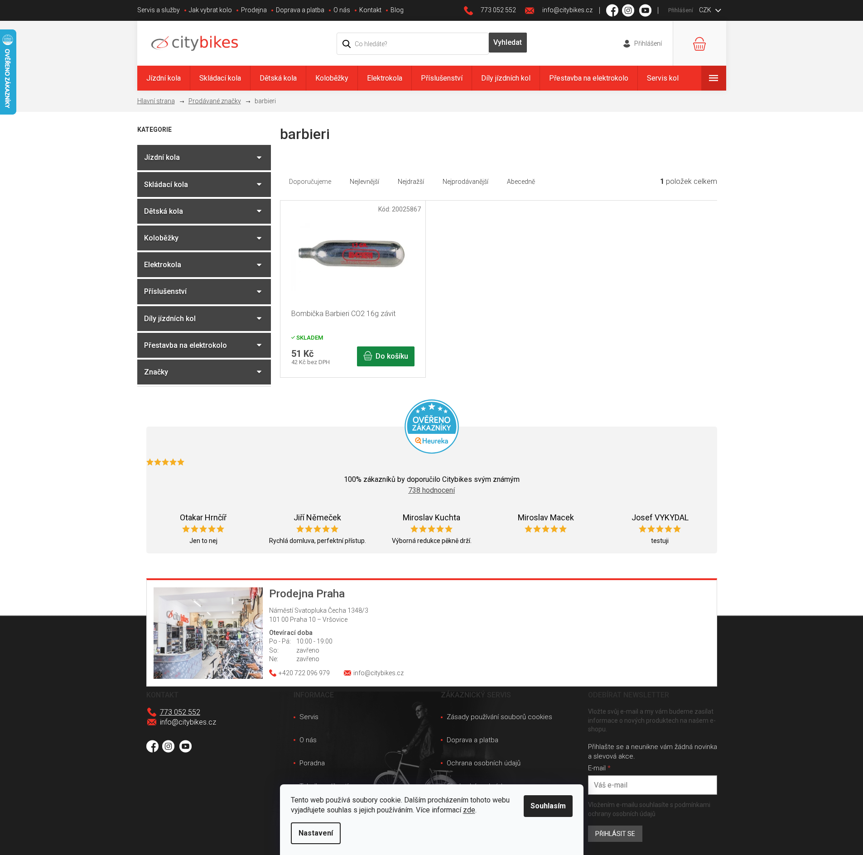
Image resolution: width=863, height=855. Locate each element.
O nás (341, 10)
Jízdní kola (162, 157)
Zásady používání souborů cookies (499, 717)
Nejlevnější (364, 181)
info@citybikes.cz (188, 722)
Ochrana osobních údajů (484, 763)
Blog (397, 10)
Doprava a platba (300, 10)
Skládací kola (166, 184)
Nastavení (316, 833)
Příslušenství (165, 291)
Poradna (312, 763)
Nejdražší (411, 181)
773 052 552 (180, 712)
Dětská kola (163, 211)
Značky (156, 372)
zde (469, 810)
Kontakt (370, 10)
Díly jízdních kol (170, 318)
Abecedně (521, 181)
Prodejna (254, 10)
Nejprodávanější (465, 181)
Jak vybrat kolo (210, 10)
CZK (706, 10)
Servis (308, 717)
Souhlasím (548, 806)
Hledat (508, 43)
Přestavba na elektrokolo (185, 345)
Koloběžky (161, 238)
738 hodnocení (431, 490)
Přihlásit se (615, 833)
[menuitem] (163, 78)
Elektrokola (162, 264)
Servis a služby (158, 10)
